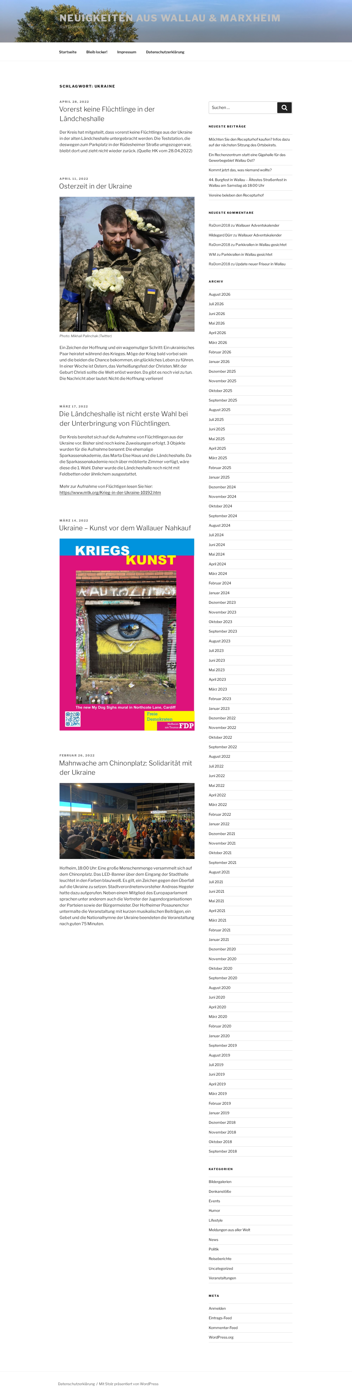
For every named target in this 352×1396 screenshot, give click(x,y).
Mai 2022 (216, 785)
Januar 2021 (219, 939)
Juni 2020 (217, 997)
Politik (214, 1249)
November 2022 (222, 727)
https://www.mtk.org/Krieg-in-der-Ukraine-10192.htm (110, 492)
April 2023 (217, 679)
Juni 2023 (217, 660)
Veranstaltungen (222, 1278)
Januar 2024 (219, 593)
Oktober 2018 (220, 1141)
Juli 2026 (216, 304)
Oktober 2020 (220, 968)
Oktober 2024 (220, 506)
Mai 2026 (217, 323)
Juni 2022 (217, 775)
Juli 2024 (216, 535)
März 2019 (218, 1093)
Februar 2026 (220, 352)
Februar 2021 (220, 930)
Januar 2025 (219, 477)
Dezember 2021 (222, 833)
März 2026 (218, 342)
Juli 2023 (216, 650)
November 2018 (222, 1132)
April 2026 (217, 332)
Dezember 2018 (222, 1122)
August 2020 (220, 987)
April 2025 (217, 448)
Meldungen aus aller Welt (229, 1230)
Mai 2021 (216, 901)
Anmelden (217, 1308)
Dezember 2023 (222, 602)
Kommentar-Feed (223, 1327)
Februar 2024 (220, 583)
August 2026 (219, 294)
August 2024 (219, 525)
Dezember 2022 (222, 718)
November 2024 (222, 496)
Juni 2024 (217, 544)
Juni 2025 (217, 429)
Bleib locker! (96, 52)
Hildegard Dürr (220, 235)
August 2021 (219, 872)
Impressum (126, 52)
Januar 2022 (219, 824)
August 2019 (219, 1055)
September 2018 (223, 1151)
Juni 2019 (217, 1074)
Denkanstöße (220, 1191)
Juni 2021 (216, 891)
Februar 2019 (220, 1103)
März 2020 (218, 1016)
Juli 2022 (216, 766)
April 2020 (217, 1007)
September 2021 (223, 862)
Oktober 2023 (220, 621)
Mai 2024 (217, 554)
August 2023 (219, 641)
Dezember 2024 (222, 487)
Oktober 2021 (220, 852)
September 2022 (223, 747)
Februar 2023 (220, 698)
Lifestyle (216, 1220)
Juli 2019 (216, 1064)
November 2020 (223, 959)
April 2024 (217, 564)
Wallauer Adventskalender (257, 225)
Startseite (68, 52)
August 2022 (219, 756)
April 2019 (217, 1084)
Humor (214, 1210)
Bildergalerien (220, 1181)
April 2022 (217, 795)
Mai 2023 (217, 670)
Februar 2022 (220, 814)
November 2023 (222, 612)
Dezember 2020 (222, 949)
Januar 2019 (219, 1113)
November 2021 (222, 843)
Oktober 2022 (220, 737)
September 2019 (223, 1045)
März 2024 (218, 573)
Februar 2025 (220, 467)
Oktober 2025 (220, 390)
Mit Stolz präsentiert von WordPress (128, 1384)
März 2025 (218, 458)
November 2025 (222, 381)
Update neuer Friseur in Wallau (261, 264)
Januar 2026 (219, 361)
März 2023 (218, 689)
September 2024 (223, 516)
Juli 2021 (216, 882)
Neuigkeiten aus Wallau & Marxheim (170, 18)
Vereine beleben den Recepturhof (236, 195)
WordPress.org (221, 1337)
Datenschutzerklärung (165, 52)
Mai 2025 (217, 439)
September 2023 (223, 631)
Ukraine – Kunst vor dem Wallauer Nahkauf (125, 528)
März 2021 (218, 920)
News (213, 1239)
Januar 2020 (219, 1036)
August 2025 (219, 409)
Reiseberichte (220, 1258)
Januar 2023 (219, 708)
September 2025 (223, 400)
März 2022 (218, 804)
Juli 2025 (216, 419)
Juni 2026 (217, 313)
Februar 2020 (220, 1026)
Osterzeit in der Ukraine (95, 186)
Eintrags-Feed (220, 1318)
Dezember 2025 (222, 371)
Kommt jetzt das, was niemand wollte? (240, 170)
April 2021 (217, 910)
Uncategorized (221, 1268)
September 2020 (223, 978)
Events (214, 1201)
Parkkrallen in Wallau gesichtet (261, 244)
